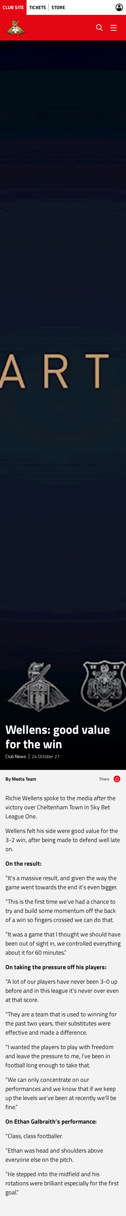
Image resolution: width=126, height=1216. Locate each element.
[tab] (13, 7)
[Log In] (119, 7)
